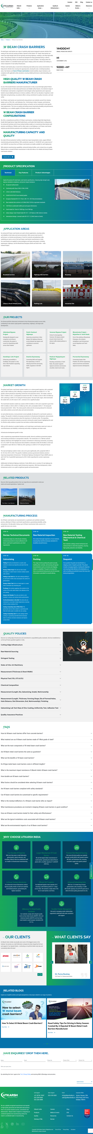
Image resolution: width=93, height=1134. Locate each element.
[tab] (8, 173)
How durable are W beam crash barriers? (15, 776)
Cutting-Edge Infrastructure (12, 645)
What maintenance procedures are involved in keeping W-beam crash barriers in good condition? (34, 807)
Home (2, 39)
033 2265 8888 (38, 1100)
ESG (76, 2)
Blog (81, 2)
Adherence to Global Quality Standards (31, 910)
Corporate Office (80, 1092)
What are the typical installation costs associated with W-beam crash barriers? (28, 819)
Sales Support (51, 1092)
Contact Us (70, 1116)
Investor (70, 2)
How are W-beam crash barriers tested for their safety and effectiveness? (26, 813)
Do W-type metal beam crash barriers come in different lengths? (23, 764)
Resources (89, 6)
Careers (67, 6)
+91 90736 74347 (39, 1095)
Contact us (89, 2)
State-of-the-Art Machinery (12, 665)
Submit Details (80, 1081)
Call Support (37, 1092)
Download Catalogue (91, 871)
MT (68, 48)
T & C (21, 1074)
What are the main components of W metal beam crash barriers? (23, 746)
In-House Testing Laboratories (16, 882)
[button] (41, 974)
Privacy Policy (27, 1074)
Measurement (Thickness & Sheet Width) (16, 671)
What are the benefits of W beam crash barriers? (17, 758)
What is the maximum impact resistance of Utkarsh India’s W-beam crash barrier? (29, 770)
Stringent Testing (7, 658)
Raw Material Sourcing (9, 651)
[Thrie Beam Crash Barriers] (9, 496)
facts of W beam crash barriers (21, 71)
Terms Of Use (58, 1129)
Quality (36, 1116)
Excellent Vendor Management (62, 909)
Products (29, 6)
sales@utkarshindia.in (68, 1097)
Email (63, 1092)
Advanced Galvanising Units (77, 882)
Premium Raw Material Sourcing (76, 853)
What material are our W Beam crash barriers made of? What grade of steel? (27, 739)
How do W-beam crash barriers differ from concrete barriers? (22, 733)
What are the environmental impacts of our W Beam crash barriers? (24, 825)
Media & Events (77, 7)
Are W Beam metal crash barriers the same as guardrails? (21, 752)
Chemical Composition (10, 685)
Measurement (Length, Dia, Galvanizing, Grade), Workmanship (25, 692)
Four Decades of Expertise (16, 853)
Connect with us (7, 157)
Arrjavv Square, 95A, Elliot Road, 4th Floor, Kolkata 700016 (82, 1098)
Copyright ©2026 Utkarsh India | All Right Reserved (42, 1129)
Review (52, 1119)
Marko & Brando (42, 1131)
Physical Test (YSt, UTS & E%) (12, 678)
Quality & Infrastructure (55, 7)
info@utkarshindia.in (68, 1095)
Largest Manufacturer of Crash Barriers (46, 854)
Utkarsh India (19, 7)
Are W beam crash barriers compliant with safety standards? (22, 789)
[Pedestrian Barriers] (27, 496)
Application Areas (40, 7)
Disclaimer (73, 1129)
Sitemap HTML (38, 1119)
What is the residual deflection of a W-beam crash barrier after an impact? (26, 801)
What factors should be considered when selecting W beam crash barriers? (27, 782)
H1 (58, 58)
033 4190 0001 (52, 1095)
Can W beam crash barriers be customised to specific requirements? (24, 795)
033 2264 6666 (38, 1097)
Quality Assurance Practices (12, 714)
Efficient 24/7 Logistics (46, 882)
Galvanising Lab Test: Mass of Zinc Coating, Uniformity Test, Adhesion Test (29, 708)
